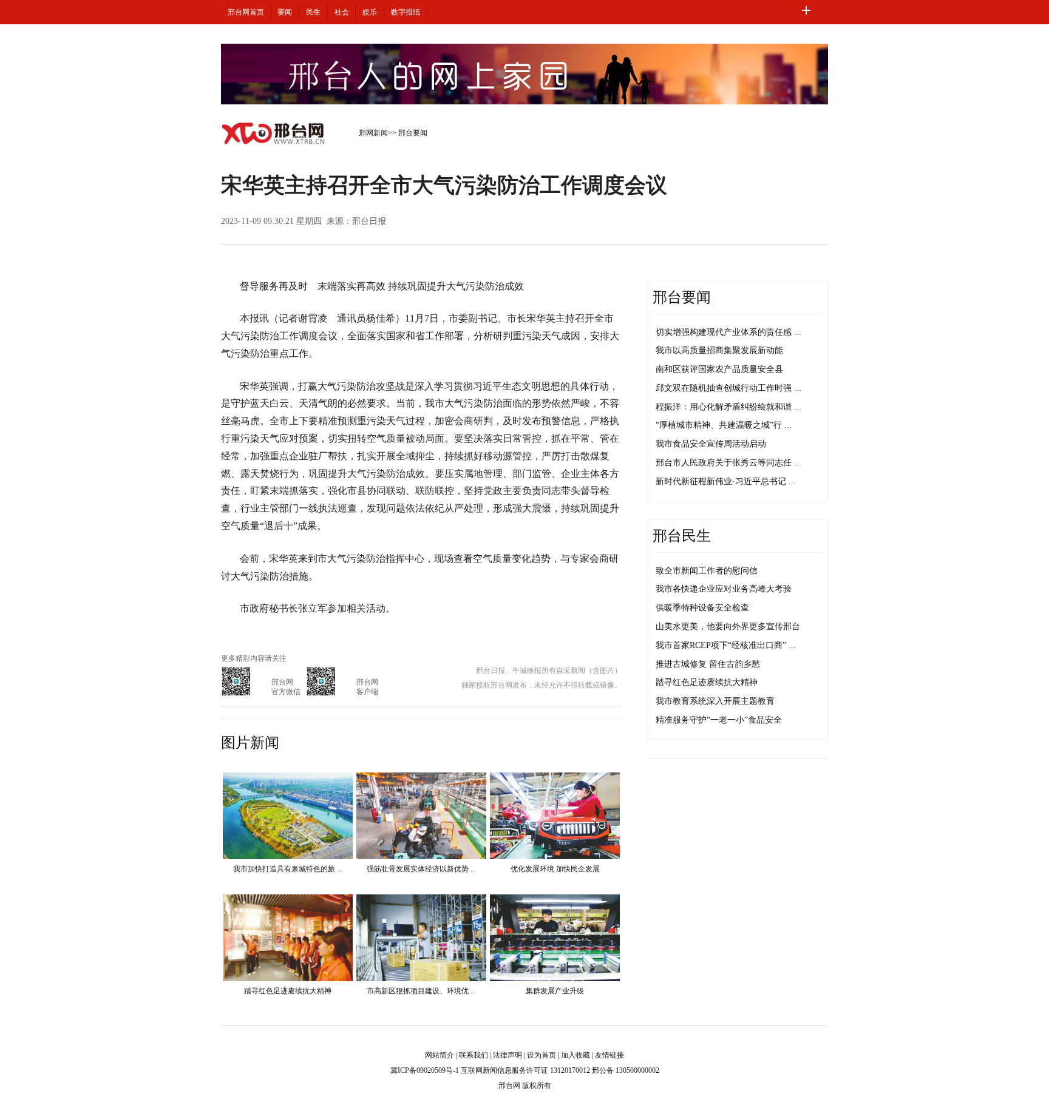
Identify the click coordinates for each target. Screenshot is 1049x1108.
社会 (341, 12)
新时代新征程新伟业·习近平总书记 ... (726, 481)
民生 (313, 12)
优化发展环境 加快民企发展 (555, 869)
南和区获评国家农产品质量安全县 (719, 369)
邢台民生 (682, 536)
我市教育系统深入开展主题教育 (715, 701)
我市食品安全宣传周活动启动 (711, 443)
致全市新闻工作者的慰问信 (707, 570)
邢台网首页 (246, 12)
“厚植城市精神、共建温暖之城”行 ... (724, 425)
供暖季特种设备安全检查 (702, 607)
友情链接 (609, 1055)
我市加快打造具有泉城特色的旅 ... (287, 869)
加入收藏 (575, 1055)
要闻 (284, 12)
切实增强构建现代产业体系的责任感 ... (728, 332)
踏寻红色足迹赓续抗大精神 (287, 991)
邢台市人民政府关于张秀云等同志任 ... (728, 462)
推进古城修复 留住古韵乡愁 (708, 664)
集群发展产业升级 (555, 991)
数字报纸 (405, 12)
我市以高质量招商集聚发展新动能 (719, 350)
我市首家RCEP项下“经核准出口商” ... (726, 645)
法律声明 (507, 1055)
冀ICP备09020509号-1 (424, 1070)
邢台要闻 (412, 133)
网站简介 (439, 1055)
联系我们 (473, 1055)
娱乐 (369, 12)
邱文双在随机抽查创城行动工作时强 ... (728, 388)
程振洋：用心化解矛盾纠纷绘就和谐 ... (728, 406)
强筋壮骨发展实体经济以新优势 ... (421, 869)
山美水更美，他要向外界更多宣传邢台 (728, 626)
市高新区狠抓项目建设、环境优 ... (421, 991)
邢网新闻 (373, 133)
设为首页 (541, 1055)
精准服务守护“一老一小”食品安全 (719, 720)
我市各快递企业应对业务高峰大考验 (724, 588)
